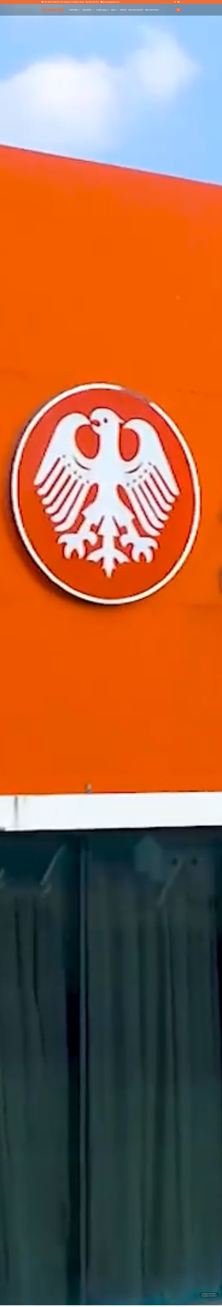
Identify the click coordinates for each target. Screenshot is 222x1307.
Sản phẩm (87, 10)
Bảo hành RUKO (152, 10)
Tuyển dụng (101, 10)
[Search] (178, 10)
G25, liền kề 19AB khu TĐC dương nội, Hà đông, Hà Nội (63, 2)
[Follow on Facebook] (175, 2)
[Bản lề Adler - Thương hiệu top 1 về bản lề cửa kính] (53, 10)
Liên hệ (123, 10)
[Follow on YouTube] (179, 2)
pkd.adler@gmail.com (111, 2)
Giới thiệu (73, 10)
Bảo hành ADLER (136, 10)
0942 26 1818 (93, 2)
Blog (113, 10)
